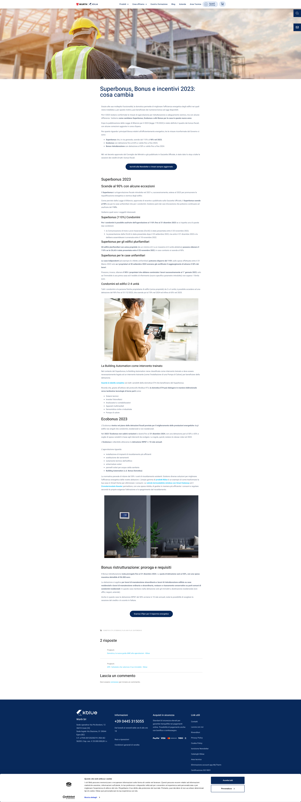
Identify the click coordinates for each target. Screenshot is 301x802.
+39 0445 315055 (129, 721)
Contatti (194, 721)
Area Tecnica (195, 4)
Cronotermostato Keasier (112, 486)
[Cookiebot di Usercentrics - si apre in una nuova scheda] (69, 797)
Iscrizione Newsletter (200, 748)
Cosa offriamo (138, 4)
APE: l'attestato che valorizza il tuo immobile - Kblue (127, 667)
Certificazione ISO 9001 (201, 770)
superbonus (137, 630)
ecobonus (117, 630)
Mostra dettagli (90, 797)
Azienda (182, 4)
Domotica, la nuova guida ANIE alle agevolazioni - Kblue (128, 653)
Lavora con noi (197, 727)
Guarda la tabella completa (112, 382)
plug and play (127, 630)
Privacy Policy (197, 737)
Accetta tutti (228, 780)
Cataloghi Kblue (197, 754)
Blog (173, 4)
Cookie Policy (196, 743)
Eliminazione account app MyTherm (206, 764)
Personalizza (226, 788)
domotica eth (108, 630)
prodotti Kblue (162, 479)
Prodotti (122, 4)
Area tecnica (196, 759)
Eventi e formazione (159, 4)
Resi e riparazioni (122, 739)
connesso (114, 682)
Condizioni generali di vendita (127, 744)
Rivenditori (195, 732)
